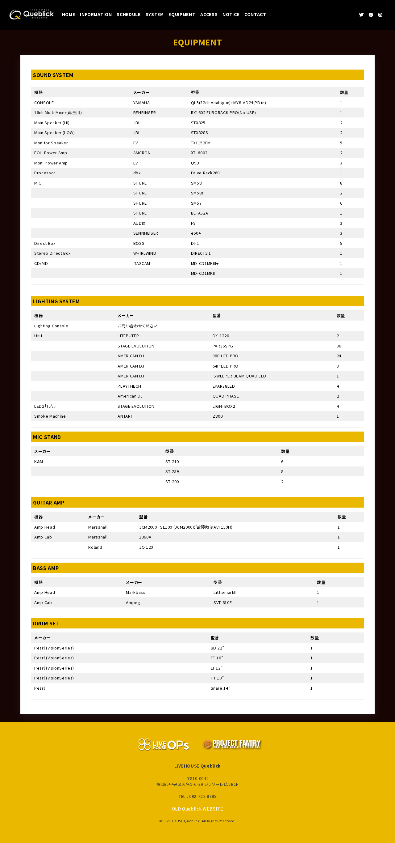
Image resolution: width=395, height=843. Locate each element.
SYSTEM (155, 14)
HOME (68, 14)
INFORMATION (96, 14)
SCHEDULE (128, 14)
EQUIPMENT (181, 14)
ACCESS (209, 14)
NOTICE (230, 14)
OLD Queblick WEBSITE (197, 809)
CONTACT (255, 14)
